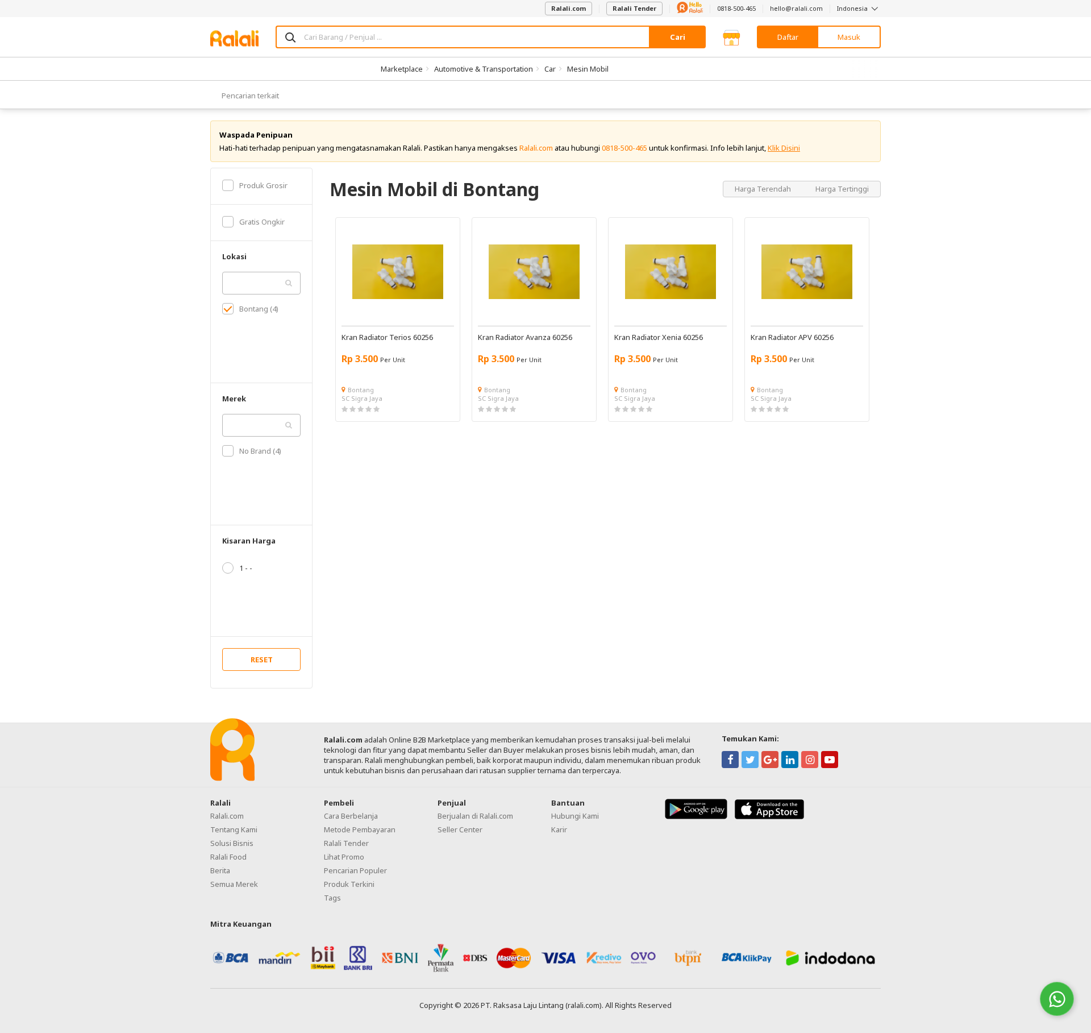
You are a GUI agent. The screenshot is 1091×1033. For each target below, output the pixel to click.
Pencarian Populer (355, 870)
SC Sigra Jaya (362, 398)
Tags (332, 898)
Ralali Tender (634, 8)
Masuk (849, 37)
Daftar (787, 37)
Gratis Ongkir (262, 222)
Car (550, 69)
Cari (677, 37)
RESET (262, 659)
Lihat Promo (344, 857)
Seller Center (460, 829)
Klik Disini (784, 148)
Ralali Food (228, 857)
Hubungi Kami (575, 816)
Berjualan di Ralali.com (475, 816)
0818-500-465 (736, 8)
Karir (559, 829)
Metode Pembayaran (359, 829)
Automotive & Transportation (483, 69)
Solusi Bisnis (231, 843)
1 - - (245, 568)
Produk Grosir (263, 185)
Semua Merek (234, 884)
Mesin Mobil (588, 69)
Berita (220, 870)
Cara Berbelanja (351, 816)
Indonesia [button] (853, 8)
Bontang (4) (258, 309)
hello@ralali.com (796, 8)
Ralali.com (568, 8)
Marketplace (402, 69)
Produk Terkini (349, 884)
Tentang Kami (233, 829)
